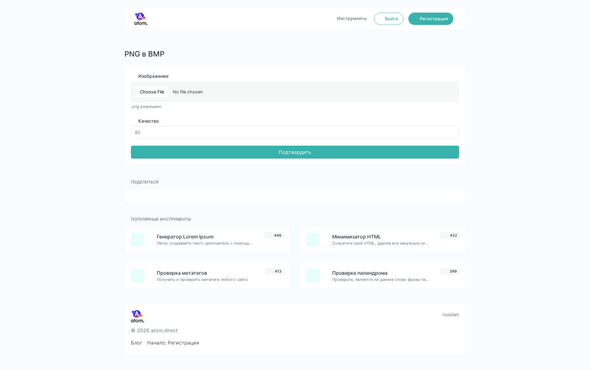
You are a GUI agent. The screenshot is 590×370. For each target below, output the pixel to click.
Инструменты (352, 18)
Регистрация (433, 18)
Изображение (152, 76)
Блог (136, 343)
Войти (391, 18)
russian (450, 314)
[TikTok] (435, 342)
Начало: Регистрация (173, 343)
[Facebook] (404, 342)
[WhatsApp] (455, 342)
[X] (415, 342)
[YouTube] (394, 342)
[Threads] (384, 342)
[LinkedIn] (445, 342)
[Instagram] (425, 342)
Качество (148, 121)
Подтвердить (295, 152)
